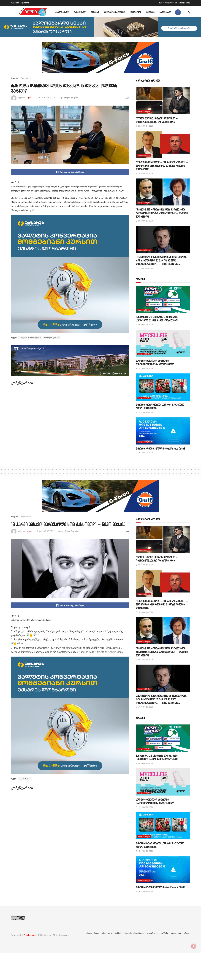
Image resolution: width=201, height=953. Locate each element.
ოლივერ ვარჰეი (51, 337)
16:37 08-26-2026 (145, 412)
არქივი (187, 933)
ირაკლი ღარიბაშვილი (30, 337)
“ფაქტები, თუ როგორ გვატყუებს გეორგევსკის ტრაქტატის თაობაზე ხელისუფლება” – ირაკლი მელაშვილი (162, 213)
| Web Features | (30, 935)
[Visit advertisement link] (100, 60)
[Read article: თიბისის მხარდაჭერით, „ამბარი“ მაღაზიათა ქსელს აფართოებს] (163, 387)
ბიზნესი (95, 12)
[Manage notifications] (193, 946)
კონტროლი (135, 12)
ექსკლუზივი (80, 12)
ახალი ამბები (62, 12)
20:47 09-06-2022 (46, 98)
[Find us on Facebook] (178, 12)
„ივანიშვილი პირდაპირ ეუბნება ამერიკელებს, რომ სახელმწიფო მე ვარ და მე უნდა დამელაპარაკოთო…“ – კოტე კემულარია (161, 261)
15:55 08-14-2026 (145, 174)
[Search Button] (189, 12)
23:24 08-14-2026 (145, 126)
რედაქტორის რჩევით (114, 12)
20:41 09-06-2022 (46, 531)
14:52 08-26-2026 (145, 453)
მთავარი (14, 78)
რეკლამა (15, 3)
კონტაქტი (25, 3)
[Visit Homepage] (33, 12)
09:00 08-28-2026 (145, 325)
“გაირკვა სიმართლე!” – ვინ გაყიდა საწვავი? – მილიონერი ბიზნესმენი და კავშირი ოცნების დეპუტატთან (162, 166)
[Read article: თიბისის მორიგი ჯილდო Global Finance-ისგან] (163, 431)
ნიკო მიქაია (25, 779)
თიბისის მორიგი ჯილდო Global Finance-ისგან (160, 448)
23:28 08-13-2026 (145, 221)
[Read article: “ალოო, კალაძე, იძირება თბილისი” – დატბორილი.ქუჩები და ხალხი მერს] (163, 100)
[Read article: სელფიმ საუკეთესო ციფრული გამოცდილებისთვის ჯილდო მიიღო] (163, 343)
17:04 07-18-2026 (145, 268)
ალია (29, 98)
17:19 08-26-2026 (145, 368)
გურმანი (150, 12)
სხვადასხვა (165, 12)
